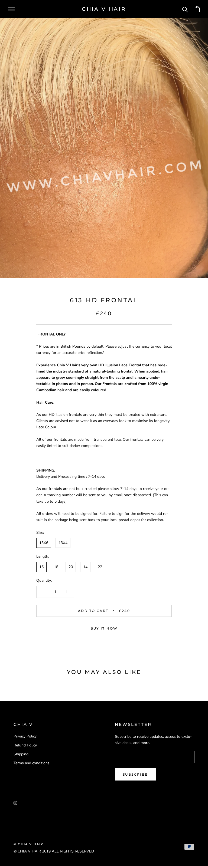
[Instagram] (15, 802)
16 (41, 566)
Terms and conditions (32, 763)
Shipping (21, 754)
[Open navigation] (11, 9)
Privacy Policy (25, 736)
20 (71, 566)
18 (56, 566)
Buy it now (104, 628)
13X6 (43, 542)
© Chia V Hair (29, 844)
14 (85, 566)
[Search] (185, 9)
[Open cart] (197, 9)
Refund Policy (25, 745)
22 (100, 566)
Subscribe (135, 774)
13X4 (62, 542)
